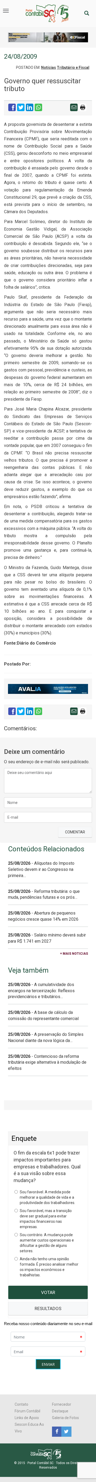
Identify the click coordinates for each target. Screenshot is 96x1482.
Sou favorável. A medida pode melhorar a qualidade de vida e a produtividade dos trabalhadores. (47, 1197)
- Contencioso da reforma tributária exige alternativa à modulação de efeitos (47, 1062)
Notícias (48, 67)
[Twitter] (65, 1431)
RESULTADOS (48, 1308)
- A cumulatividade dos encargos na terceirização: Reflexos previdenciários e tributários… (41, 990)
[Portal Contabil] (48, 1453)
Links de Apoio (27, 1418)
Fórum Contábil (27, 1411)
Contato (21, 1404)
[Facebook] (56, 1431)
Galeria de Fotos (65, 1418)
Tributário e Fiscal (73, 67)
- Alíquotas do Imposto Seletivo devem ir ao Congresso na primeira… (41, 869)
